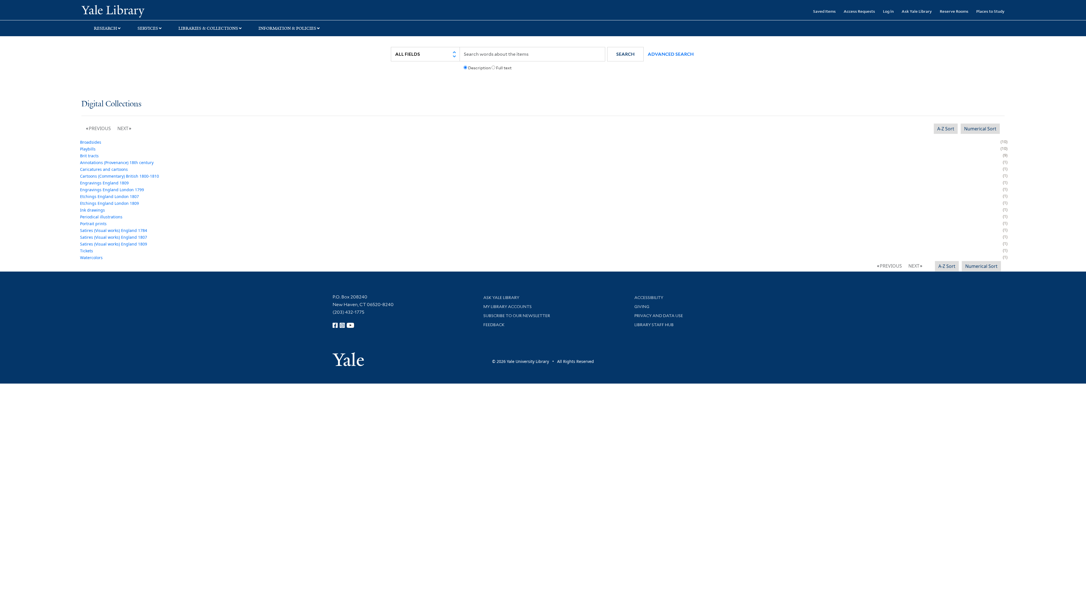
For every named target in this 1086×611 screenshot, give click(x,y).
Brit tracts (89, 155)
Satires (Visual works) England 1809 (113, 244)
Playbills (88, 149)
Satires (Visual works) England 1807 (113, 237)
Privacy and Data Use (658, 315)
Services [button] (147, 28)
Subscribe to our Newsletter (516, 315)
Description (479, 68)
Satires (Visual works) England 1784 (113, 230)
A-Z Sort (945, 129)
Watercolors (91, 257)
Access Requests (859, 11)
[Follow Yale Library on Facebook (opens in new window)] (335, 325)
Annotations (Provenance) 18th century (117, 162)
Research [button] (105, 28)
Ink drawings (92, 210)
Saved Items (824, 11)
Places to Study (990, 11)
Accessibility (648, 297)
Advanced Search (671, 54)
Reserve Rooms (954, 11)
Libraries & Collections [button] (208, 28)
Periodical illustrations (101, 217)
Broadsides (90, 142)
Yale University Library (150, 11)
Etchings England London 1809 (109, 203)
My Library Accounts (507, 306)
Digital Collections (111, 104)
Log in (888, 11)
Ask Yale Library (917, 11)
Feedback (494, 324)
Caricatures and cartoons (104, 169)
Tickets (86, 250)
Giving (641, 306)
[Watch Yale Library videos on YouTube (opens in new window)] (350, 325)
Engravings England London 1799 (112, 189)
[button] (625, 54)
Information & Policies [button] (287, 28)
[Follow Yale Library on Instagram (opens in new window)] (342, 325)
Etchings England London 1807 (109, 196)
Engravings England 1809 (104, 183)
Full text (504, 68)
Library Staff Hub (654, 324)
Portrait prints (93, 223)
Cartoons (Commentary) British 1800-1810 (119, 176)
